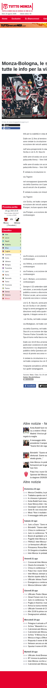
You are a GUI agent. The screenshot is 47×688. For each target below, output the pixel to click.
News (32, 375)
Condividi (31, 386)
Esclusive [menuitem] (16, 19)
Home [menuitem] (4, 19)
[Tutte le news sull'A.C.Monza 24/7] (17, 7)
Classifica (7, 230)
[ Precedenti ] (11, 225)
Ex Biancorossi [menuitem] (32, 19)
